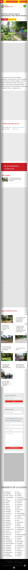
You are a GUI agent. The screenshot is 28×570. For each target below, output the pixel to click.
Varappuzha (19, 554)
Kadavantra (7, 506)
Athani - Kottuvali (9, 495)
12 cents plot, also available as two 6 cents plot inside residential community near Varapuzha (21, 328)
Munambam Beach (9, 529)
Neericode (19, 531)
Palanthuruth (8, 534)
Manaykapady (8, 524)
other (18, 532)
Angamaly (19, 493)
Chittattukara (20, 500)
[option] (14, 31)
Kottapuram (8, 515)
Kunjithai (19, 516)
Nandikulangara (20, 529)
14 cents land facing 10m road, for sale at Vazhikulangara (6, 348)
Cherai (6, 499)
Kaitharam (19, 506)
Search (14, 401)
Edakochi (7, 502)
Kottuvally (7, 516)
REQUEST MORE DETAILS (14, 448)
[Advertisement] (14, 58)
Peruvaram (19, 540)
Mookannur (7, 527)
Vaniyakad (19, 552)
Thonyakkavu (8, 547)
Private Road (15, 129)
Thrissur (18, 548)
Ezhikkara (7, 504)
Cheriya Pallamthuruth (22, 499)
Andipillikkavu (8, 493)
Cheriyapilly (7, 500)
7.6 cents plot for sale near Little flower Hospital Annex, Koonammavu (20, 319)
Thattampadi (8, 545)
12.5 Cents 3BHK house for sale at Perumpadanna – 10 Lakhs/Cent (6, 383)
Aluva (18, 492)
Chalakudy (19, 495)
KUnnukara (7, 518)
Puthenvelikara (20, 541)
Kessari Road (20, 509)
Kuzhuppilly (7, 520)
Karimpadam (8, 509)
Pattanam (19, 538)
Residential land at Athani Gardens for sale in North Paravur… (21, 366)
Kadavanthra (19, 504)
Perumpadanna (8, 540)
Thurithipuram (8, 550)
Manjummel (8, 525)
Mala (18, 520)
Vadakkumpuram (9, 552)
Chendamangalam (9, 497)
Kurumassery (20, 518)
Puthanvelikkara (8, 541)
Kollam (18, 511)
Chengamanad (20, 497)
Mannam (19, 525)
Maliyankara (8, 522)
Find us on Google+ (18, 562)
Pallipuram (7, 536)
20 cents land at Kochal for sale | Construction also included (6, 327)
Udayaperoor (20, 550)
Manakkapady (20, 522)
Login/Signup (23, 1)
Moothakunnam (20, 527)
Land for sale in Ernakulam (18, 127)
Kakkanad (7, 508)
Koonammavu (8, 513)
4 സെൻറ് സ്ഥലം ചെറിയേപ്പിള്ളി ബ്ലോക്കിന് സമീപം (6, 366)
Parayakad (7, 538)
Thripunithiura (8, 548)
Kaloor (18, 508)
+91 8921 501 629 (9, 169)
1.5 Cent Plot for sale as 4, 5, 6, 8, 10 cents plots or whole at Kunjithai (15, 179)
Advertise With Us (8, 561)
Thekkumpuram (20, 545)
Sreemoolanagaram (9, 543)
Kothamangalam (20, 513)
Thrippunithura (20, 547)
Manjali (18, 524)
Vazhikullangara (8, 556)
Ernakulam (19, 502)
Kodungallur (8, 511)
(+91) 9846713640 (10, 418)
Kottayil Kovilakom (21, 515)
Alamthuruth (8, 492)
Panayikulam (19, 536)
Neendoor (7, 531)
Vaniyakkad (7, 554)
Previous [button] (2, 30)
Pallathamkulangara (21, 534)
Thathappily (19, 543)
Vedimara (19, 556)
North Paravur (8, 532)
